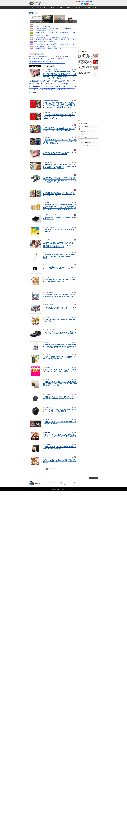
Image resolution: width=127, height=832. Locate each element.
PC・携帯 (39, 7)
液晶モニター (53, 304)
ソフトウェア (53, 227)
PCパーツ (46, 7)
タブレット (51, 292)
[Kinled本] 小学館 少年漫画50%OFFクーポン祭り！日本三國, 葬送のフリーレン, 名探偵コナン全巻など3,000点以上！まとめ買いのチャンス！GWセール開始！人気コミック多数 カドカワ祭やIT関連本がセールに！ (59, 105)
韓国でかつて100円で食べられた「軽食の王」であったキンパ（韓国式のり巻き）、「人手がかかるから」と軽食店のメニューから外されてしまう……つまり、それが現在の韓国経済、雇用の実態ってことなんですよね (55, 34)
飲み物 (48, 202)
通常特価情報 (35, 66)
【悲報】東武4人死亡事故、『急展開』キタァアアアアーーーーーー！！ (49, 35)
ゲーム (49, 264)
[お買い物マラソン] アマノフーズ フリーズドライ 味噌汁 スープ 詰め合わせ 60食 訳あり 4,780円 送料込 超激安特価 (59, 461)
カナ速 (73, 46)
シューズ (46, 329)
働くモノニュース (84, 139)
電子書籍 (56, 100)
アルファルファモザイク (71, 28)
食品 (45, 202)
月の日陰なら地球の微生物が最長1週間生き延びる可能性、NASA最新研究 (49, 48)
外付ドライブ (53, 214)
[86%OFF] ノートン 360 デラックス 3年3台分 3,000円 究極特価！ (59, 230)
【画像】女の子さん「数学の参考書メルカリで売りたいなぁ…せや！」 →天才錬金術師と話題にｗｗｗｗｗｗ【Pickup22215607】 (54, 28)
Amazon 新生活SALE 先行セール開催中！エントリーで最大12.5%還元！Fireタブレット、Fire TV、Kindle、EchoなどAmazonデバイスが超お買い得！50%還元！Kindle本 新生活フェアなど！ (59, 179)
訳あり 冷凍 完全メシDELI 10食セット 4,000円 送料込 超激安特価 (59, 320)
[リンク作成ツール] (97, 4)
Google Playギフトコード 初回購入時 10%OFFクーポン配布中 (84, 73)
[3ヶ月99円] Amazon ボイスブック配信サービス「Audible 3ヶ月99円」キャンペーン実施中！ (59, 153)
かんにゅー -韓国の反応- (71, 37)
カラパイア (72, 48)
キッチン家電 (47, 394)
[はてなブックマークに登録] (85, 4)
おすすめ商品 (47, 69)
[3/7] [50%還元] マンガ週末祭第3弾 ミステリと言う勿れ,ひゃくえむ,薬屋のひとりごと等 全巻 (48, 56)
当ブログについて (51, 482)
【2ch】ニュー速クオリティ (86, 142)
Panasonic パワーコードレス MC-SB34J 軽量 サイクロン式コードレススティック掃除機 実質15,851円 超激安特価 (59, 256)
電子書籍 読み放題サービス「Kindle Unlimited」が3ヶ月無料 (43, 81)
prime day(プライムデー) (42, 80)
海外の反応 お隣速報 (71, 44)
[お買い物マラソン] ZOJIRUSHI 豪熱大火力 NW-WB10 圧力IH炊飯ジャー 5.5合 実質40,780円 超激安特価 (59, 397)
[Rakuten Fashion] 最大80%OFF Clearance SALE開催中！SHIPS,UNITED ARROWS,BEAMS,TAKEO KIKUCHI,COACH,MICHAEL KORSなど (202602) (59, 346)
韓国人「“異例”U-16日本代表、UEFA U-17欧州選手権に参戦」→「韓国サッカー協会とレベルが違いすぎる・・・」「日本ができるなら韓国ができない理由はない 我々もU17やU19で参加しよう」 (54, 45)
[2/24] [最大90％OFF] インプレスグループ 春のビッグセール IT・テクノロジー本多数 (47, 63)
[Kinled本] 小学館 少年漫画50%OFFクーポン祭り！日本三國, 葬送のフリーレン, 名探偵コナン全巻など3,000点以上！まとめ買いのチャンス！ (59, 116)
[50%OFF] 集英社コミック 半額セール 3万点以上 (42, 86)
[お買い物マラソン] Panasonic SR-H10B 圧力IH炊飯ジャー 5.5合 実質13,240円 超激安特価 (59, 410)
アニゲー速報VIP (84, 123)
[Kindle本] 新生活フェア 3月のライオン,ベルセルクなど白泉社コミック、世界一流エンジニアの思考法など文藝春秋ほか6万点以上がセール (60, 141)
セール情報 (56, 69)
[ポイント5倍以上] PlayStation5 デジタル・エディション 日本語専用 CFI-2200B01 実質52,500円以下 (59, 267)
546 (53, 468)
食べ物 (46, 277)
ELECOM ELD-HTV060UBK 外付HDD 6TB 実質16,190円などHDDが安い (59, 217)
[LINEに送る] (80, 4)
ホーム (32, 7)
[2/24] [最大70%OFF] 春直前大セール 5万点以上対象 (40, 61)
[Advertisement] (88, 29)
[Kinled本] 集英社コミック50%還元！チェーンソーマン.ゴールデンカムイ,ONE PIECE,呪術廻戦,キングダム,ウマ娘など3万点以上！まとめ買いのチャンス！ (59, 129)
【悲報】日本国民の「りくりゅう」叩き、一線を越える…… (46, 46)
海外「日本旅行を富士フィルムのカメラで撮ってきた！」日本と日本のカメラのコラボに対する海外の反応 (54, 43)
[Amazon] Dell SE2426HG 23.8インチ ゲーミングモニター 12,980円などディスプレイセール (59, 307)
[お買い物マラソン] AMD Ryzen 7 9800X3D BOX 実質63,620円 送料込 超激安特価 (59, 447)
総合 (31, 13)
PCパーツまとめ (72, 41)
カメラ (61, 7)
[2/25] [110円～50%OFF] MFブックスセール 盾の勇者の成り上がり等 (43, 59)
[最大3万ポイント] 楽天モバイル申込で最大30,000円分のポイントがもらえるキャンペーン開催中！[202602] (59, 370)
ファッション (87, 7)
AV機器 (68, 7)
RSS (75, 484)
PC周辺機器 (53, 7)
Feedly (75, 482)
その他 (94, 7)
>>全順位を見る (88, 145)
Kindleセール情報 (34, 54)
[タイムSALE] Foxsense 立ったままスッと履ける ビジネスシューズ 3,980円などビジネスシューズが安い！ (59, 332)
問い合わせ (63, 482)
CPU (45, 444)
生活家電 (49, 252)
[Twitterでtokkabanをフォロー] (77, 4)
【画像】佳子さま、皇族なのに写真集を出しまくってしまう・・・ (47, 30)
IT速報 (82, 134)
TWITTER (76, 485)
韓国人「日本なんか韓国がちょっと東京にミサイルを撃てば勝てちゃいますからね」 (51, 37)
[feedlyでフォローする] (92, 4)
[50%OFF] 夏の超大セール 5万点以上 (47, 88)
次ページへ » (58, 468)
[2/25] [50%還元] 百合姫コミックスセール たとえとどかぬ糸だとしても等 (44, 58)
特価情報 (35, 13)
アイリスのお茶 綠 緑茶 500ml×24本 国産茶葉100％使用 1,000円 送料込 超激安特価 (59, 357)
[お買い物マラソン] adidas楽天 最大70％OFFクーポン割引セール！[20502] (59, 422)
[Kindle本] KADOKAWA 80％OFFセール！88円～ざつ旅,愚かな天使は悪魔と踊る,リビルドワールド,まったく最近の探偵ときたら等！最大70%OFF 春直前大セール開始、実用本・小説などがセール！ (59, 244)
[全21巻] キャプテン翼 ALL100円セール (53, 89)
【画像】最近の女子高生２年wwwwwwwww (43, 25)
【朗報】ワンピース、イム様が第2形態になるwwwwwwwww (46, 26)
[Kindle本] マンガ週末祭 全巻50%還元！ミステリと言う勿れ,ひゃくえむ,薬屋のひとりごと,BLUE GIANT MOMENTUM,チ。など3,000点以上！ (59, 166)
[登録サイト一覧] (94, 4)
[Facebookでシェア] (82, 4)
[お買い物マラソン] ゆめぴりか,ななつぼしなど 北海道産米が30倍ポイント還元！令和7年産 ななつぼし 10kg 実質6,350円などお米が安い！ (60, 383)
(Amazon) (70, 56)
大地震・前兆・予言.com (71, 39)
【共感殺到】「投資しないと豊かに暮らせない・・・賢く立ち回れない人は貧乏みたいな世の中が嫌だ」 (54, 32)
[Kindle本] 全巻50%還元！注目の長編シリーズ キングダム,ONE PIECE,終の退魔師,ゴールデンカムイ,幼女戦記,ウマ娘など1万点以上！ (59, 194)
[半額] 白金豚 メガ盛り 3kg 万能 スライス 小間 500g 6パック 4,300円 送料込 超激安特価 (59, 280)
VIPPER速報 (72, 30)
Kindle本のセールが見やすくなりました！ (86, 1)
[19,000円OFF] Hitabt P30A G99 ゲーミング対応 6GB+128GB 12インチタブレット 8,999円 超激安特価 (59, 295)
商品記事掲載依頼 (64, 484)
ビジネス (50, 329)
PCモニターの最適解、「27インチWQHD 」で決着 (44, 41)
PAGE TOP (93, 478)
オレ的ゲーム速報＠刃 (71, 32)
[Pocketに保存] (87, 4)
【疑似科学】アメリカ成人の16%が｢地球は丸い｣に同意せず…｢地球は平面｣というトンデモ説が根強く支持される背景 (54, 39)
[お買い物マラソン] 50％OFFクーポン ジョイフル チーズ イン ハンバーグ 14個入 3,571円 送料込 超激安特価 (60, 435)
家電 (45, 252)
